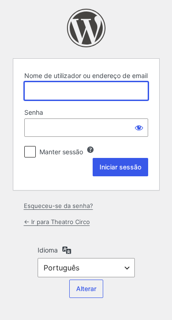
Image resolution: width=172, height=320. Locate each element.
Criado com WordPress (86, 28)
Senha (33, 112)
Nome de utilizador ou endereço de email (86, 75)
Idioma (48, 250)
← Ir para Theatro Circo (57, 221)
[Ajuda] (90, 149)
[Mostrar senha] (139, 127)
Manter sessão (61, 152)
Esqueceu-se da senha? (58, 205)
